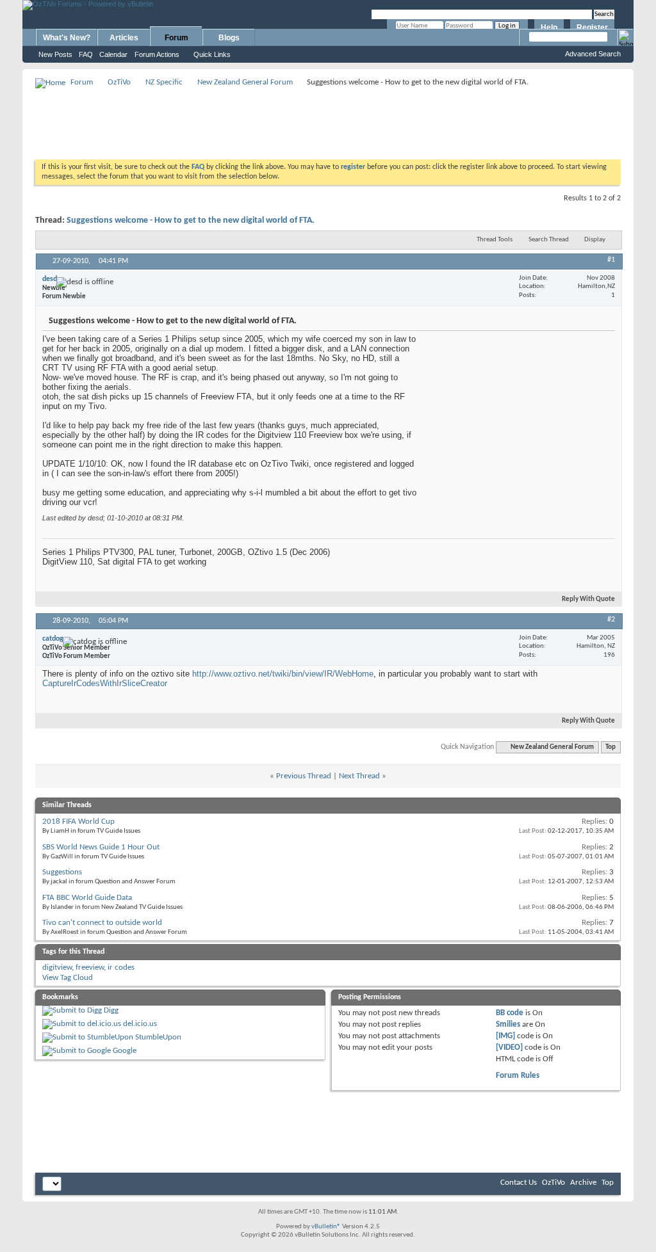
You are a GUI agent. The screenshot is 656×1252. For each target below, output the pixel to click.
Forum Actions (157, 54)
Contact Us (518, 1182)
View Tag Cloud (67, 978)
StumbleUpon (158, 1037)
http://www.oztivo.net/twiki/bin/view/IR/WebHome (282, 673)
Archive (583, 1182)
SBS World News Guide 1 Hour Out (101, 847)
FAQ (86, 54)
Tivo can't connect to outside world (102, 923)
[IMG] (505, 1036)
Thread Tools (494, 239)
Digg (111, 1010)
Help (549, 27)
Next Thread (359, 776)
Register (592, 27)
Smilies (508, 1024)
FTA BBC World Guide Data (87, 898)
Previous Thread (303, 776)
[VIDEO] (509, 1047)
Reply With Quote (588, 599)
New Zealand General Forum (245, 82)
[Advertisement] (328, 119)
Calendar (113, 54)
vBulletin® (326, 1226)
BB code (509, 1013)
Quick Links (212, 54)
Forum (176, 37)
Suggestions (62, 872)
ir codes (121, 967)
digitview (57, 967)
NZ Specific (164, 82)
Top (610, 747)
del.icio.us (140, 1024)
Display (594, 239)
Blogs (229, 37)
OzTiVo (119, 82)
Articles (124, 37)
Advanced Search (593, 54)
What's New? (66, 37)
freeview (90, 967)
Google (124, 1051)
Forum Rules (517, 1075)
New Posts (55, 54)
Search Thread (549, 239)
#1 (611, 260)
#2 (611, 619)
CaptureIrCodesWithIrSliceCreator (104, 683)
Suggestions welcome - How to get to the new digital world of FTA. (191, 220)
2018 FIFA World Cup (78, 821)
